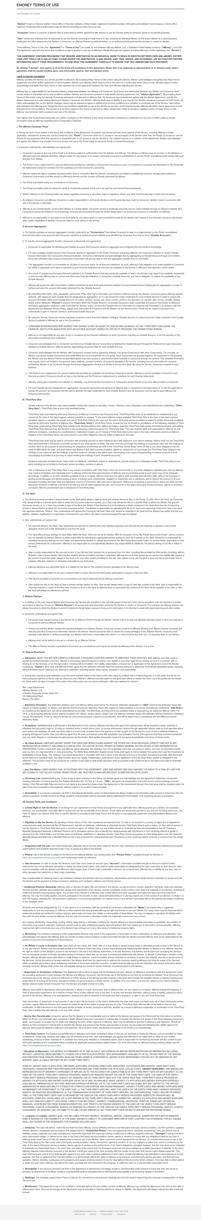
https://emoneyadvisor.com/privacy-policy (42, 857)
